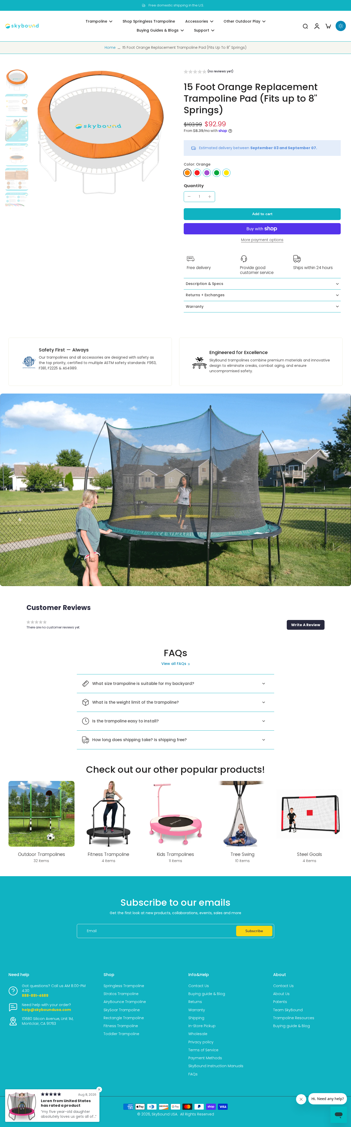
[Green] (216, 172)
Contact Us (198, 985)
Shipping (196, 1018)
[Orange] (187, 172)
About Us (281, 993)
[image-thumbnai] (16, 80)
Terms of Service (203, 1050)
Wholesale (197, 1034)
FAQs (193, 1074)
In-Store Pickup (202, 1026)
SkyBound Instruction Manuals (215, 1066)
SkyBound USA (164, 1114)
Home (110, 47)
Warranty (196, 1010)
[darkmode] (341, 26)
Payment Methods (205, 1058)
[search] (305, 26)
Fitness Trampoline (121, 1026)
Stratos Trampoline (121, 993)
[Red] (197, 172)
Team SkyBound (288, 1010)
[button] (209, 72)
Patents (280, 1001)
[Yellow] (226, 172)
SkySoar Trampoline (122, 1010)
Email (92, 931)
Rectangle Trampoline (124, 1018)
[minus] (189, 196)
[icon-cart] (328, 26)
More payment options (262, 240)
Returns (195, 1001)
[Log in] (316, 26)
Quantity (194, 186)
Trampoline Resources (293, 1018)
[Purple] (206, 172)
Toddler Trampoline (121, 1034)
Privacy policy (201, 1042)
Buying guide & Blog (206, 993)
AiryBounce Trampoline (125, 1001)
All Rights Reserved (197, 1114)
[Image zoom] (98, 137)
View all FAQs (173, 663)
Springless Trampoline (124, 985)
